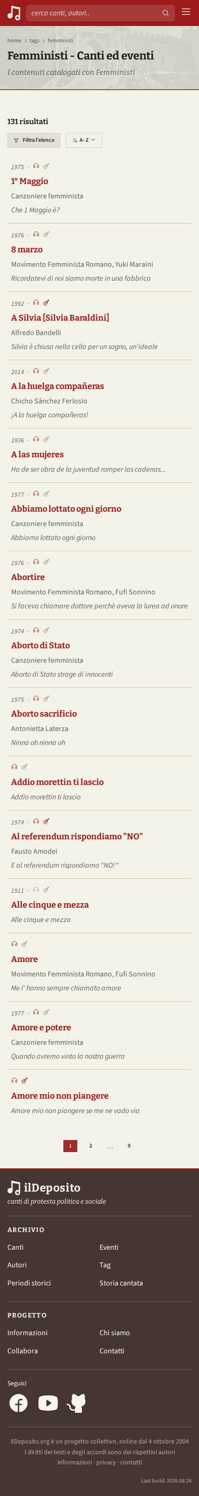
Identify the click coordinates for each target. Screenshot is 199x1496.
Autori (17, 1265)
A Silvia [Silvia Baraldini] (60, 318)
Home (14, 41)
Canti (15, 1247)
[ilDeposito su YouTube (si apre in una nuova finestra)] (48, 1404)
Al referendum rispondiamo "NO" (77, 836)
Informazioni (27, 1333)
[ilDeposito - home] (13, 13)
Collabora (22, 1351)
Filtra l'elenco (39, 140)
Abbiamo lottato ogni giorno (66, 509)
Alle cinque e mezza (50, 905)
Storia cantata (121, 1283)
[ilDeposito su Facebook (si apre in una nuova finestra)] (18, 1404)
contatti (131, 1462)
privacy (106, 1462)
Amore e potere (41, 1027)
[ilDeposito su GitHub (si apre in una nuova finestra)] (78, 1404)
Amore (24, 959)
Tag (105, 1265)
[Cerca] (165, 13)
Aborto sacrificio (44, 714)
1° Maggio (29, 181)
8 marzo (27, 249)
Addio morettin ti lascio (57, 782)
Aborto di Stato (40, 645)
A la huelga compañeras (57, 386)
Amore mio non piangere (60, 1096)
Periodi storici (29, 1283)
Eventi (109, 1247)
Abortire (28, 577)
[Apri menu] (186, 13)
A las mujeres (37, 454)
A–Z (84, 140)
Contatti (112, 1351)
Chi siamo (115, 1333)
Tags (34, 41)
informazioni (74, 1462)
